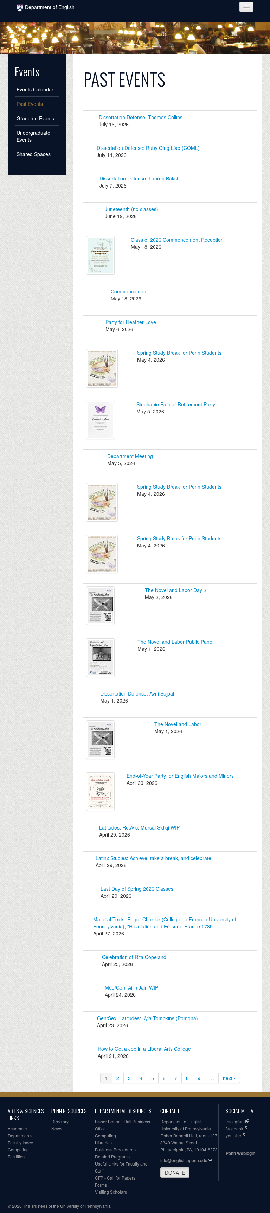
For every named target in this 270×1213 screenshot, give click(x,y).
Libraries (103, 1142)
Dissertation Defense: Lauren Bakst (138, 178)
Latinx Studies (111, 858)
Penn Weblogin (240, 1153)
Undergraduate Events (33, 136)
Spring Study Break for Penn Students (179, 352)
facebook (234, 1128)
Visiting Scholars (111, 1192)
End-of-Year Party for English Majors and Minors (180, 775)
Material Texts (108, 919)
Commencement (129, 291)
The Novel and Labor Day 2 (175, 589)
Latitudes (109, 827)
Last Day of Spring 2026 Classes (137, 888)
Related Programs (112, 1157)
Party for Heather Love (130, 321)
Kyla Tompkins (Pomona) (170, 1018)
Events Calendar (35, 89)
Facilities (16, 1157)
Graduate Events (35, 118)
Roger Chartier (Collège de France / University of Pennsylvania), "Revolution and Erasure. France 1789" (164, 923)
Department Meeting (130, 455)
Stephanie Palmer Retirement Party (175, 404)
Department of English (50, 7)
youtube (233, 1135)
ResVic (130, 827)
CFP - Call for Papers (115, 1178)
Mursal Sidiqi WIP (160, 827)
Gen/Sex (106, 1018)
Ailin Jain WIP (143, 987)
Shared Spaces (34, 154)
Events (27, 71)
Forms (101, 1185)
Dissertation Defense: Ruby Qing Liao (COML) (148, 147)
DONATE (175, 1172)
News (56, 1128)
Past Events (30, 103)
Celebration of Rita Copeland (134, 956)
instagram (235, 1121)
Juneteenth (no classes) (131, 208)
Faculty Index (20, 1142)
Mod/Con (115, 987)
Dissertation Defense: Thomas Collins (140, 117)
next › (229, 1077)
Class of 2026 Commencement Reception (177, 239)
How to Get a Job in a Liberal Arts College (144, 1048)
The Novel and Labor (177, 724)
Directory (60, 1121)
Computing (18, 1149)
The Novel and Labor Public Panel (175, 641)
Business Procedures (115, 1149)
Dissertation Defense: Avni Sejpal (137, 693)
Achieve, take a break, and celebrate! (171, 858)
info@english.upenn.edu (183, 1160)
